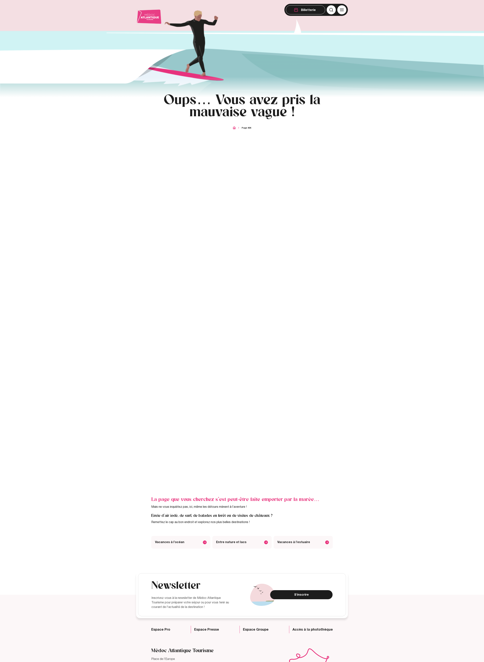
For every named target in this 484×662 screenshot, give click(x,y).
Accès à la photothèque (312, 629)
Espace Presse (206, 629)
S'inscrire (301, 594)
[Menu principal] (341, 9)
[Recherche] (331, 9)
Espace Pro (160, 629)
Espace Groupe (255, 629)
